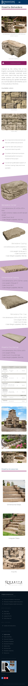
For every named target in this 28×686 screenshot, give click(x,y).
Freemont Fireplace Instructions (12, 599)
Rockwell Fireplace (8, 643)
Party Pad (6, 611)
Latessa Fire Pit (7, 616)
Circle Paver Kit (7, 618)
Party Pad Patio (8, 636)
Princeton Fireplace (9, 641)
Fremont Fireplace (8, 639)
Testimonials (7, 634)
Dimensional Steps (14, 504)
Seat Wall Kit (7, 613)
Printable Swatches (8, 650)
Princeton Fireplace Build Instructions (13, 601)
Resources (6, 653)
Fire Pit (14, 572)
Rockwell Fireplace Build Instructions (13, 604)
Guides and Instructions (10, 625)
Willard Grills (7, 646)
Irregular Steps (14, 538)
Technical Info (7, 648)
